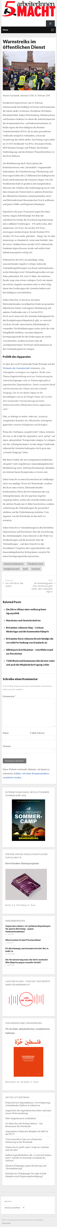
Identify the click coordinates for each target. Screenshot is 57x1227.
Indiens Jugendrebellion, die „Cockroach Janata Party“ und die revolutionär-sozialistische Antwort (28, 1158)
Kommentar (9, 696)
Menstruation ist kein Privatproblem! (23, 940)
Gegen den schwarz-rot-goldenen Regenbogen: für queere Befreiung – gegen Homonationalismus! (28, 929)
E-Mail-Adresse (37, 733)
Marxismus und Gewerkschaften (23, 620)
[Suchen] (50, 23)
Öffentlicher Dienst (35, 564)
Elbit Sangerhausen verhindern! (20, 1118)
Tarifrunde (36, 569)
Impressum (6, 1223)
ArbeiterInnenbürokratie (14, 564)
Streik (25, 569)
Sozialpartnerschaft (11, 569)
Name (6, 733)
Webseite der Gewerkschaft (16, 368)
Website (7, 746)
